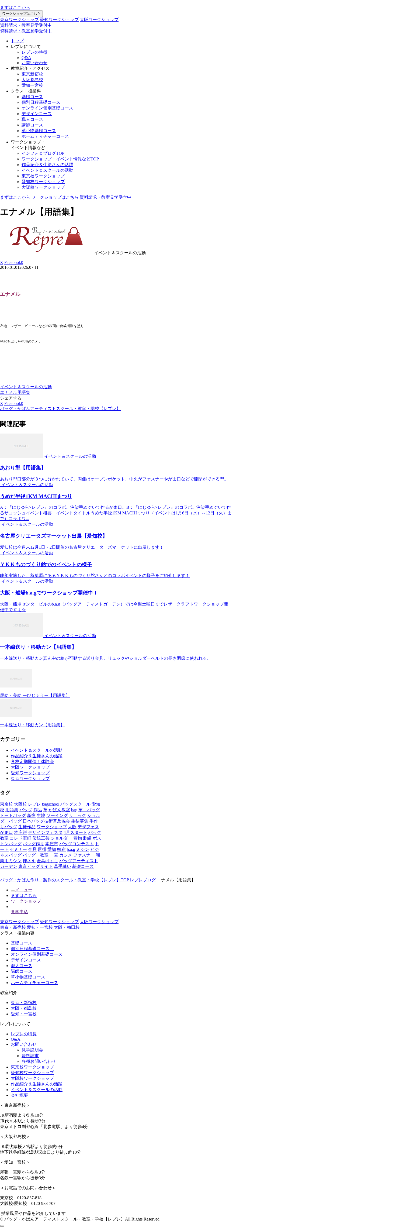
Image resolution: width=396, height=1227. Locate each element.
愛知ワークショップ (59, 19)
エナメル (8, 392)
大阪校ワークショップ (43, 187)
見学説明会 (32, 1050)
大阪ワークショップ (99, 19)
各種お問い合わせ (39, 1061)
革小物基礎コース (39, 130)
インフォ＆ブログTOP (43, 153)
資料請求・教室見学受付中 (26, 25)
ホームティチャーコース (45, 136)
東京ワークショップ (19, 19)
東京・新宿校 (13, 927)
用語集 (23, 392)
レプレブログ (143, 880)
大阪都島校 (32, 79)
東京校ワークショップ (43, 176)
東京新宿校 (32, 74)
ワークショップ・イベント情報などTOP (60, 159)
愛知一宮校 (32, 85)
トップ (17, 41)
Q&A (26, 57)
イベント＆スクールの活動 (47, 170)
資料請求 (30, 1055)
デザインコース (37, 113)
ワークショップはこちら (21, 14)
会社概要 (19, 1095)
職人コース (32, 119)
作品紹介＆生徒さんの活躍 (47, 164)
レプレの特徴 (34, 52)
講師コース (32, 125)
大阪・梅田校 (67, 927)
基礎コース (32, 96)
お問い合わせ (34, 62)
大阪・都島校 (24, 1008)
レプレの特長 (24, 1034)
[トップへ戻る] (2, 1226)
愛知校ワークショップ (43, 181)
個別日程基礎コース (41, 102)
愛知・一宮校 (40, 927)
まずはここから (15, 7)
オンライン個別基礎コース (47, 108)
